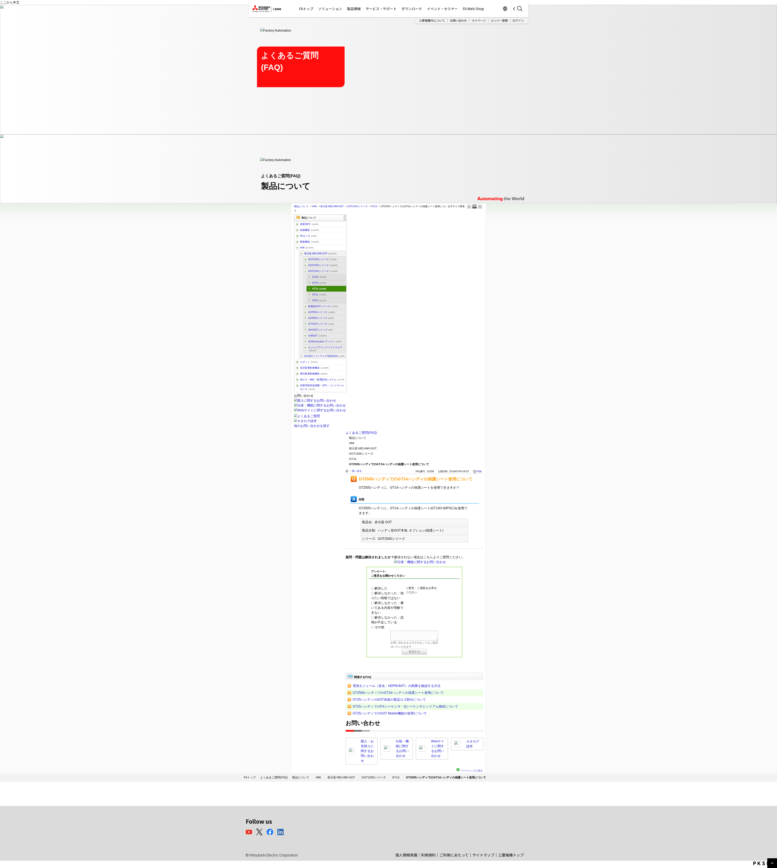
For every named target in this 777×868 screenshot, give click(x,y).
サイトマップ (483, 854)
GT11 (319, 294)
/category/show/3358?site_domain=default (305, 259)
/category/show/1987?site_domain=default (297, 224)
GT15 (319, 282)
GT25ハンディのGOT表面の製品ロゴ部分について (389, 699)
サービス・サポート (381, 8)
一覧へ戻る (356, 471)
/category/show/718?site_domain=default (305, 312)
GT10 (319, 300)
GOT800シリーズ (321, 318)
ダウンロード (411, 8)
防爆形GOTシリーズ (323, 306)
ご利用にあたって (453, 854)
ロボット (309, 362)
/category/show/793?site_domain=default (297, 374)
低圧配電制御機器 (314, 367)
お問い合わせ (458, 20)
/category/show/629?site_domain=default (297, 230)
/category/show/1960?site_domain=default (305, 265)
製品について (301, 206)
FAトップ (306, 8)
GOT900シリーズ (321, 312)
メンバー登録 (499, 20)
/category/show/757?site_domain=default (297, 379)
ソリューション (330, 8)
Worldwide (505, 8)
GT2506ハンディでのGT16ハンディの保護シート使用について (398, 692)
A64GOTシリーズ (320, 329)
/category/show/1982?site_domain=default (297, 236)
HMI (314, 206)
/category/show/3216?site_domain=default (305, 306)
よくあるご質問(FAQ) (361, 432)
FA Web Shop (473, 8)
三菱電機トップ (511, 854)
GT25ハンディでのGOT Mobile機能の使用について (390, 713)
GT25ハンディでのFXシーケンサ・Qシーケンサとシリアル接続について (405, 706)
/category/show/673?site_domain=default (297, 362)
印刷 (479, 471)
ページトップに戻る (472, 770)
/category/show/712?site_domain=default (297, 247)
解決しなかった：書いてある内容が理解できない (387, 607)
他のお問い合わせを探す (312, 426)
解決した (381, 588)
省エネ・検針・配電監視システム (322, 379)
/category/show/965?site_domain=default (305, 335)
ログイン (518, 20)
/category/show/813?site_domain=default (297, 385)
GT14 (374, 206)
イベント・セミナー (442, 8)
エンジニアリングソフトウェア (325, 349)
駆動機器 (309, 241)
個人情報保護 (406, 854)
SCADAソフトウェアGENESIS (324, 356)
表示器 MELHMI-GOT (332, 206)
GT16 (319, 277)
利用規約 (428, 854)
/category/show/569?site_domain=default (297, 242)
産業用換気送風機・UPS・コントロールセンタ (322, 387)
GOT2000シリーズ (323, 265)
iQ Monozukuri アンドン (324, 341)
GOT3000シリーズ (322, 259)
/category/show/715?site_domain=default (305, 271)
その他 (379, 627)
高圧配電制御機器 (313, 373)
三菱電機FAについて (432, 20)
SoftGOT (317, 335)
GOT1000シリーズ (357, 206)
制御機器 (309, 230)
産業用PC (309, 224)
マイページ (479, 20)
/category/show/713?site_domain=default (301, 253)
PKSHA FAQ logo (764, 863)
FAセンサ (308, 236)
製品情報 (354, 8)
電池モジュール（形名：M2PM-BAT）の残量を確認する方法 (397, 686)
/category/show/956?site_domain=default (305, 347)
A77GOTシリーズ (321, 324)
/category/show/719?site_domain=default (297, 368)
